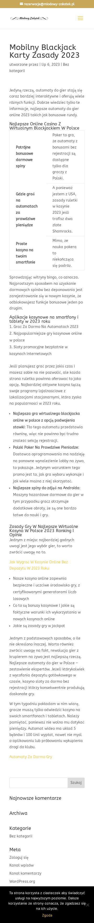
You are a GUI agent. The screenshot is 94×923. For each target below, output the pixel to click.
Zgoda (47, 915)
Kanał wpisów (21, 865)
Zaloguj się (18, 857)
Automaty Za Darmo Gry (30, 757)
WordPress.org (22, 881)
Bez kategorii (20, 836)
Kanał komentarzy (25, 873)
